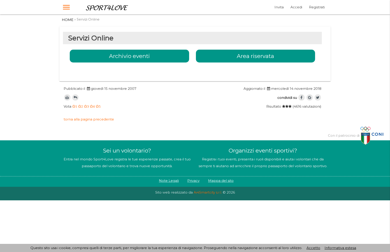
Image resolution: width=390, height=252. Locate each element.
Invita (279, 7)
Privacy (193, 180)
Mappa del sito (221, 180)
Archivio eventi (129, 56)
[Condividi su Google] (309, 97)
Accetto (313, 248)
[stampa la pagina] (67, 97)
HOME (67, 20)
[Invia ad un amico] (75, 97)
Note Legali (169, 180)
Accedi (296, 7)
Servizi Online (88, 19)
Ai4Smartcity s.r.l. (208, 192)
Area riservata (255, 56)
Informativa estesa (340, 248)
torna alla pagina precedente (89, 119)
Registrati (317, 7)
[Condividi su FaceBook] (301, 97)
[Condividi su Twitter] (318, 97)
